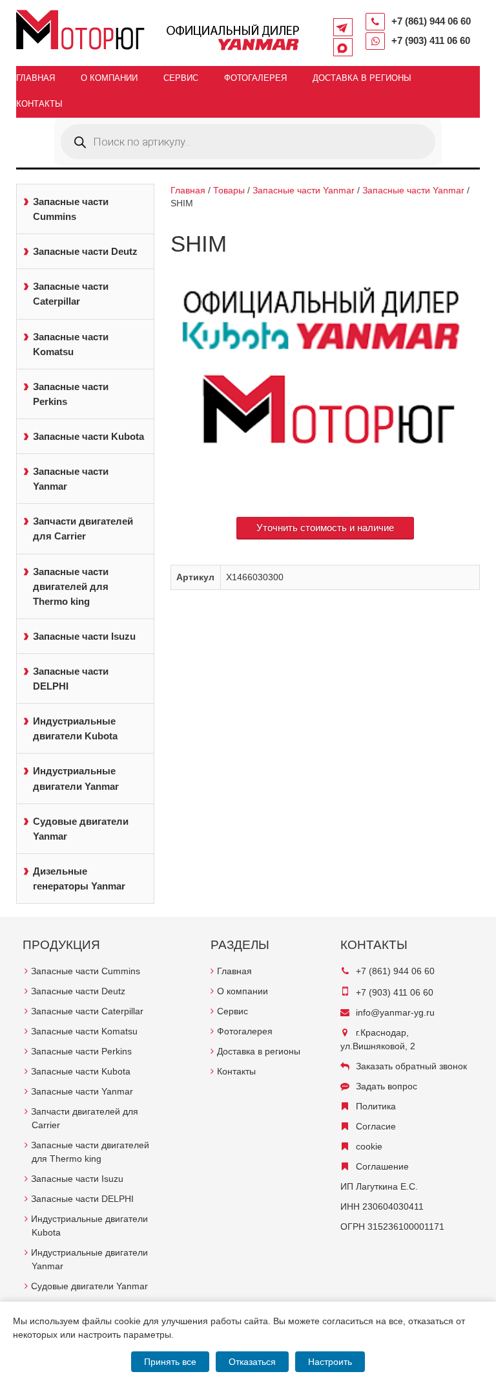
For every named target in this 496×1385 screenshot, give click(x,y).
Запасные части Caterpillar (70, 294)
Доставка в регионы (362, 78)
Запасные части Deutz (85, 251)
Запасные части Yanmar (70, 479)
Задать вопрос (386, 1086)
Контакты (39, 104)
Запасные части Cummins (70, 209)
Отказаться (252, 1362)
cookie (369, 1146)
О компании (109, 78)
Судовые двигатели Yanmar (81, 829)
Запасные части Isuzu (84, 636)
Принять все (170, 1362)
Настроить (330, 1362)
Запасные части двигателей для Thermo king (70, 586)
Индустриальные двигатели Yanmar (76, 778)
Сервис (180, 78)
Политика (376, 1106)
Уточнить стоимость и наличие (325, 527)
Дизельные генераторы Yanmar (79, 878)
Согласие (376, 1126)
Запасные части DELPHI (70, 679)
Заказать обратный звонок (411, 1066)
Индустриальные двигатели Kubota (75, 728)
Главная (35, 78)
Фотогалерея (255, 78)
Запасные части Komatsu (70, 344)
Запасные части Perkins (70, 394)
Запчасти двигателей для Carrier (83, 528)
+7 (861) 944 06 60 (431, 21)
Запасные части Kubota (88, 436)
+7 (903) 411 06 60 (430, 40)
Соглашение (382, 1166)
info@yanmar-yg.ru (395, 1012)
